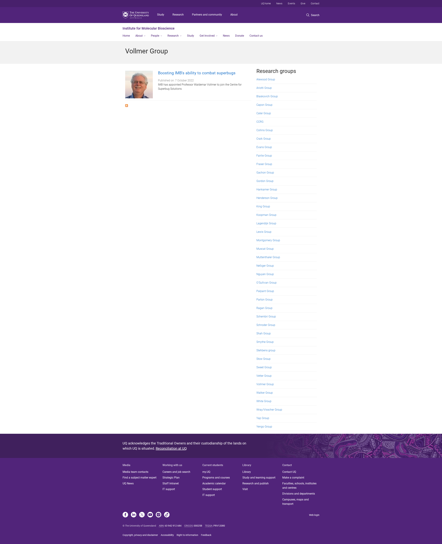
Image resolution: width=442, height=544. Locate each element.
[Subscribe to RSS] (126, 105)
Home (126, 35)
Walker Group (264, 392)
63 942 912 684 (173, 525)
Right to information (187, 535)
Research (178, 14)
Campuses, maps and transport (295, 502)
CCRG (259, 121)
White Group (263, 401)
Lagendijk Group (266, 223)
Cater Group (263, 113)
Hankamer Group (266, 189)
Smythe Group (265, 342)
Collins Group (264, 130)
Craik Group (263, 138)
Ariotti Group (264, 88)
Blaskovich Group (267, 96)
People (155, 35)
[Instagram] (158, 515)
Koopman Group (266, 215)
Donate (239, 35)
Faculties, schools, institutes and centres (299, 486)
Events (291, 3)
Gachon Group (265, 172)
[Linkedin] (133, 515)
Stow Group (263, 358)
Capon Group (264, 104)
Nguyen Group (265, 274)
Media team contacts (135, 471)
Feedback (206, 535)
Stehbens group (265, 350)
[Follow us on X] (142, 515)
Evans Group (264, 147)
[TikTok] (167, 515)
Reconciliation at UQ (171, 448)
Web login (314, 515)
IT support (168, 489)
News (279, 3)
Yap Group (262, 418)
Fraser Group (264, 164)
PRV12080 (219, 525)
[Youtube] (150, 515)
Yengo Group (264, 426)
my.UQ (206, 471)
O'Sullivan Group (266, 282)
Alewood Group (265, 79)
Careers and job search (176, 471)
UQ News (128, 483)
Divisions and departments (298, 493)
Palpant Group (265, 291)
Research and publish (255, 483)
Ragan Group (264, 308)
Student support (212, 489)
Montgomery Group (268, 240)
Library (246, 471)
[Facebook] (125, 515)
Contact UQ (289, 471)
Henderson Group (267, 198)
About (234, 14)
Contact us (256, 35)
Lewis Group (263, 231)
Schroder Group (265, 325)
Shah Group (263, 333)
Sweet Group (264, 367)
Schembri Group (266, 316)
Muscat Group (265, 248)
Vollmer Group (265, 384)
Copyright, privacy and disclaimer (140, 535)
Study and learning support (258, 477)
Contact (315, 3)
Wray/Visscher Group (269, 409)
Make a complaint (293, 477)
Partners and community (207, 14)
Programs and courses (216, 477)
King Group (263, 206)
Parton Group (264, 299)
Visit (245, 489)
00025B (198, 525)
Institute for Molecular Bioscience (149, 28)
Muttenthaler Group (268, 257)
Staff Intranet (170, 483)
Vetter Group (264, 375)
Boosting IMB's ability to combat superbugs (197, 73)
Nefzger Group (265, 265)
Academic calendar (214, 483)
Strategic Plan (171, 477)
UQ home (266, 3)
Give (303, 3)
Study (160, 14)
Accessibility (167, 535)
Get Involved (207, 35)
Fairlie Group (264, 155)
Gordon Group (264, 181)
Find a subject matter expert (139, 477)
